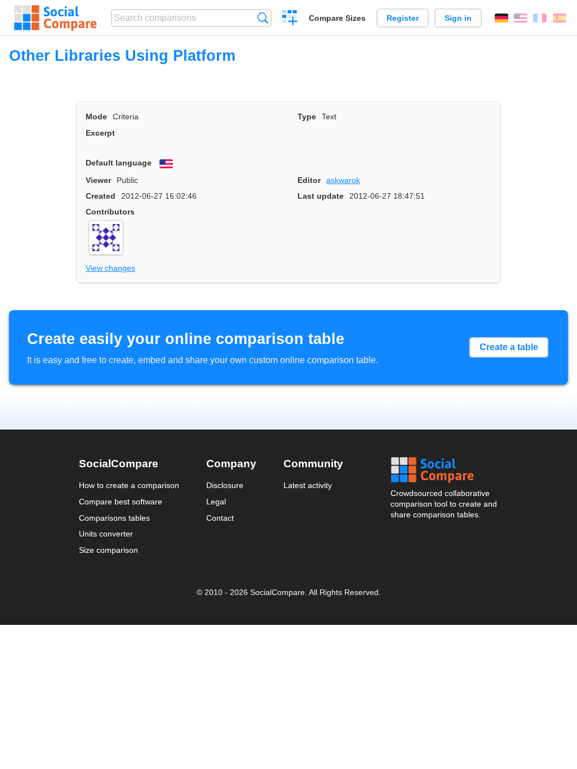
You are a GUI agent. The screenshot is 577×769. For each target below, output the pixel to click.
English (520, 18)
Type (307, 116)
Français (540, 18)
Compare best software (120, 501)
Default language (119, 162)
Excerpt (100, 132)
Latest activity (307, 485)
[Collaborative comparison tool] (55, 18)
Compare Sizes (337, 18)
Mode (96, 116)
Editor (309, 180)
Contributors (110, 211)
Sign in (458, 18)
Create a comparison (290, 19)
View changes (110, 267)
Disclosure (224, 485)
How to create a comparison (129, 485)
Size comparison (108, 550)
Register (403, 18)
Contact (220, 517)
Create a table (509, 347)
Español (559, 18)
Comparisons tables (114, 517)
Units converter (106, 533)
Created (101, 195)
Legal (216, 501)
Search (263, 17)
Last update (321, 195)
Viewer (98, 180)
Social (444, 470)
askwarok (343, 180)
